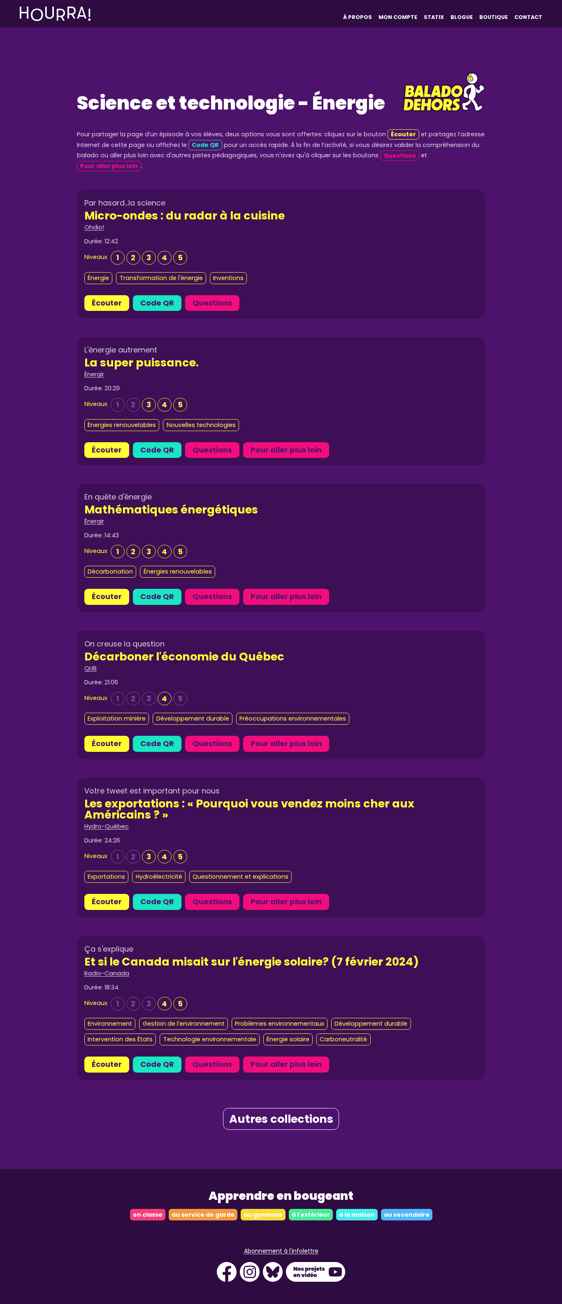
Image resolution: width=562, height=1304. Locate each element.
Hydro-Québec (106, 826)
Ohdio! (94, 227)
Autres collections (281, 1119)
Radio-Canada (106, 973)
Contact (528, 17)
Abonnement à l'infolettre (281, 1251)
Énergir (94, 374)
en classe (148, 1215)
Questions (212, 303)
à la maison (357, 1215)
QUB (90, 668)
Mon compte (398, 17)
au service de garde (203, 1215)
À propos (357, 17)
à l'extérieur (311, 1215)
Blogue (462, 17)
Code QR (157, 303)
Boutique (493, 17)
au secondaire (407, 1215)
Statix (434, 17)
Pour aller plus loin (286, 450)
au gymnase (263, 1215)
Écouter (107, 303)
